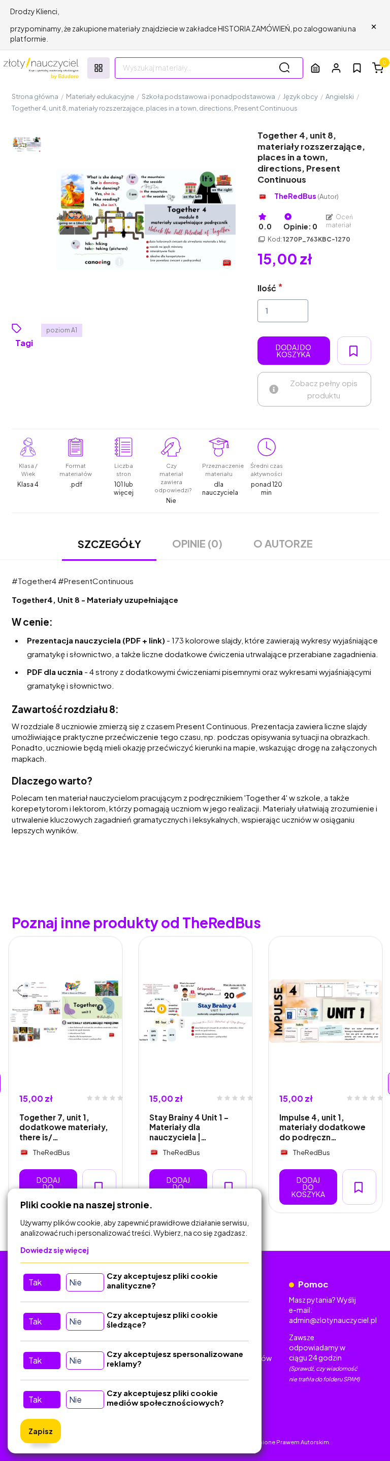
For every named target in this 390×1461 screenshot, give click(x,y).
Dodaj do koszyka (293, 351)
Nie (75, 1282)
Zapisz (40, 1431)
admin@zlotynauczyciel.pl (333, 1319)
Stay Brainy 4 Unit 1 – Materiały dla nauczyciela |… (189, 1127)
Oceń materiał (339, 221)
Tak (35, 1282)
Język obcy (300, 96)
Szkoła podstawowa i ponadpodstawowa (208, 96)
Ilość (266, 288)
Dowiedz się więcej (54, 1249)
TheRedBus (306, 196)
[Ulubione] (357, 68)
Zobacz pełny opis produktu (324, 389)
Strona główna (35, 96)
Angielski (340, 96)
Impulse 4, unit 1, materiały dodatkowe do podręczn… (322, 1127)
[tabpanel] (65, 1074)
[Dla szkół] (315, 67)
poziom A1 (61, 330)
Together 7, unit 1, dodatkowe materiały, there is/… (63, 1127)
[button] (336, 67)
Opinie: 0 (300, 226)
